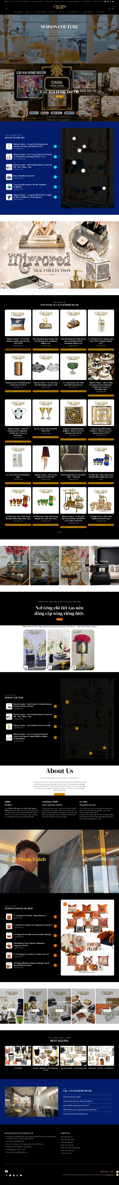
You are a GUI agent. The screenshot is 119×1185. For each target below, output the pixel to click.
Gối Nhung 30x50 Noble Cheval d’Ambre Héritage (32, 934)
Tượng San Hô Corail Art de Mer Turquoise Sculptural (29, 185)
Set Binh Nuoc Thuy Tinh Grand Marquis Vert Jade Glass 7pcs (45, 517)
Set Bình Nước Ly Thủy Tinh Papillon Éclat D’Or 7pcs (101, 517)
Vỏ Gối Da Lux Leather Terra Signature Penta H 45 (32, 925)
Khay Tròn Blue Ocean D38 (23, 176)
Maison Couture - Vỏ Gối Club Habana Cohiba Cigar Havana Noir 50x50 (18, 341)
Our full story (59, 794)
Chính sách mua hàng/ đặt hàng (72, 1)
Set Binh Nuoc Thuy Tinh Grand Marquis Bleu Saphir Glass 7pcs (101, 475)
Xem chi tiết (59, 96)
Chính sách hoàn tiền (59, 1)
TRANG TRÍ (51, 12)
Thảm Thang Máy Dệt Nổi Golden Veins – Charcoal (73, 475)
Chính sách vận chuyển (37, 1)
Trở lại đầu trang (109, 1174)
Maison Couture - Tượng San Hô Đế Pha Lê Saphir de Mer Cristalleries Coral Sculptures (32, 196)
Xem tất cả (59, 531)
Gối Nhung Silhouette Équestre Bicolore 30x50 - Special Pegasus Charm (31, 964)
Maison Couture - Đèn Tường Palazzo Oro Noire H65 (46, 475)
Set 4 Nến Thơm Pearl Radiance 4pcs (18, 475)
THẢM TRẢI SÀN (88, 12)
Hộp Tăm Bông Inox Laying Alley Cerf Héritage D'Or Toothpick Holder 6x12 (46, 341)
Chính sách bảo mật (48, 1)
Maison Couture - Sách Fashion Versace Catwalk (32, 725)
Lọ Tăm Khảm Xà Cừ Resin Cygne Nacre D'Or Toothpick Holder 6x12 (101, 341)
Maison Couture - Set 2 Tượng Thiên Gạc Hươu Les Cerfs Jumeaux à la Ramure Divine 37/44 (32, 155)
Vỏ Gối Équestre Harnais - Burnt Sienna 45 (29, 915)
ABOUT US (28, 12)
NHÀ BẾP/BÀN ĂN (74, 12)
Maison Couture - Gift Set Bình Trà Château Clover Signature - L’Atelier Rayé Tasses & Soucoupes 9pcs (101, 385)
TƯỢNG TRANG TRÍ (28, 865)
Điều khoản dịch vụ (25, 1)
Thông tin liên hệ (97, 1)
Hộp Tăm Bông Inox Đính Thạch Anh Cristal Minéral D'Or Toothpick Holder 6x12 (73, 341)
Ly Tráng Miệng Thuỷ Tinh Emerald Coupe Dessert (73, 383)
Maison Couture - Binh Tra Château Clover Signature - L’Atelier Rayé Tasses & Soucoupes (18, 432)
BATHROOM (100, 12)
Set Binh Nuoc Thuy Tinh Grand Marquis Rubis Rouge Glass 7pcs (18, 517)
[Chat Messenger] (117, 1172)
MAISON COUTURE (41, 12)
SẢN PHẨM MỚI (18, 12)
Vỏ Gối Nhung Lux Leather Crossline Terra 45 (31, 954)
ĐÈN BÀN (17, 865)
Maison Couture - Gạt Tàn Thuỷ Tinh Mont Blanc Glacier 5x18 (46, 383)
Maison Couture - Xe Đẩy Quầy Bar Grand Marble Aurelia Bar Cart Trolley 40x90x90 (73, 518)
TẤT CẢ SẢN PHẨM (66, 38)
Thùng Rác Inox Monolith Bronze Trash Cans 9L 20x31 (18, 383)
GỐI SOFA (62, 12)
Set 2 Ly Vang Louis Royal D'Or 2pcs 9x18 (45, 430)
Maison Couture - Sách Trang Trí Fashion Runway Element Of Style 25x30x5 (32, 705)
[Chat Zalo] (117, 1175)
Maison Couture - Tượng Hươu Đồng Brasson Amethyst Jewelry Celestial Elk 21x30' (30, 145)
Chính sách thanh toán (86, 1)
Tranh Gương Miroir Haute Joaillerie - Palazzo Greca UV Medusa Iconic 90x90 (101, 431)
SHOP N (59, 619)
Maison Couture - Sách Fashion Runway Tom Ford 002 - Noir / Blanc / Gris (32, 166)
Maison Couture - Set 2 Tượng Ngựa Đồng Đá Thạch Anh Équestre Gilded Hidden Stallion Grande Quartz (30, 736)
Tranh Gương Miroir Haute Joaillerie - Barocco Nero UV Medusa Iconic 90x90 (73, 431)
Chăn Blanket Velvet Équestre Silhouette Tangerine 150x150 (29, 944)
